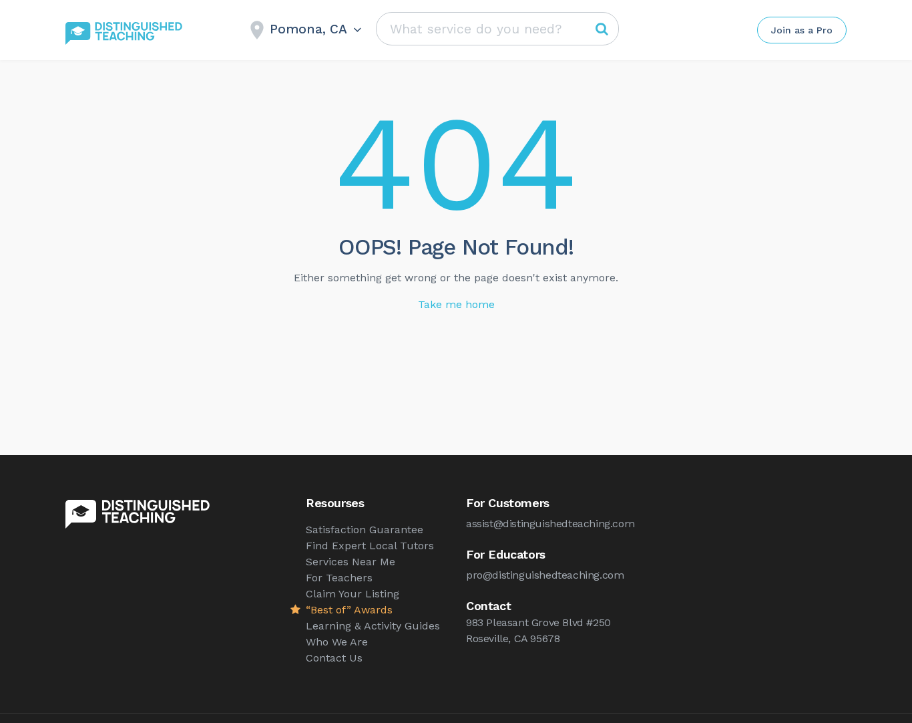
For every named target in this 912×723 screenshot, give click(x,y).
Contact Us (334, 658)
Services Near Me (350, 561)
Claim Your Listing (352, 593)
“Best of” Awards (349, 609)
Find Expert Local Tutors (370, 545)
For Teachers (339, 577)
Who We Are (337, 641)
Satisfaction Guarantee (364, 529)
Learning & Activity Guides (373, 625)
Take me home (456, 304)
